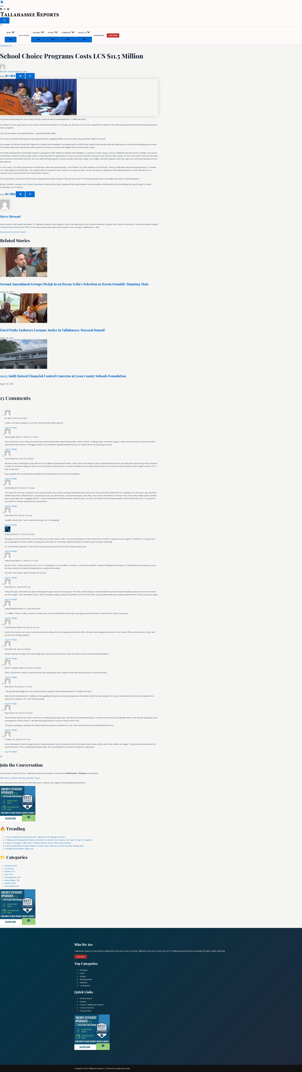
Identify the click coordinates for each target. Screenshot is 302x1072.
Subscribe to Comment (9, 778)
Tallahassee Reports (96, 1068)
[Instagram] (8, 9)
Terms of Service (87, 1008)
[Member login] (1, 25)
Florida (10, 871)
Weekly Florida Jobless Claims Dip (19, 848)
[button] (13, 32)
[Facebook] (1, 9)
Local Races (23, 35)
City (9, 874)
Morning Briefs (12, 877)
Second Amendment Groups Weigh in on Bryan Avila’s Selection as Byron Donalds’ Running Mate (74, 284)
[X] (5, 9)
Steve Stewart (9, 71)
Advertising (99, 35)
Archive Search (86, 998)
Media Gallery (12, 880)
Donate (83, 1001)
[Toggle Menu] (11, 39)
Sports (51, 33)
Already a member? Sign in (29, 778)
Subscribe (113, 35)
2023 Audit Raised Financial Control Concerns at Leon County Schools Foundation (63, 376)
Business (37, 33)
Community (66, 33)
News (9, 33)
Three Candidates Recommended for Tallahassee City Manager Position (35, 837)
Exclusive (3, 45)
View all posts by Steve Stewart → (14, 232)
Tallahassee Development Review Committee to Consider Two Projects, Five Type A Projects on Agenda (49, 840)
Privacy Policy (85, 1011)
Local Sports (85, 985)
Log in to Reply (11, 427)
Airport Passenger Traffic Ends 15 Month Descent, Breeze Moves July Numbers (38, 843)
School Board (12, 886)
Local (9, 45)
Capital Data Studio (122, 1068)
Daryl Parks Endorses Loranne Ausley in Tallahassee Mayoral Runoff (52, 330)
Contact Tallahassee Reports (92, 1004)
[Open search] (4, 20)
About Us (82, 33)
